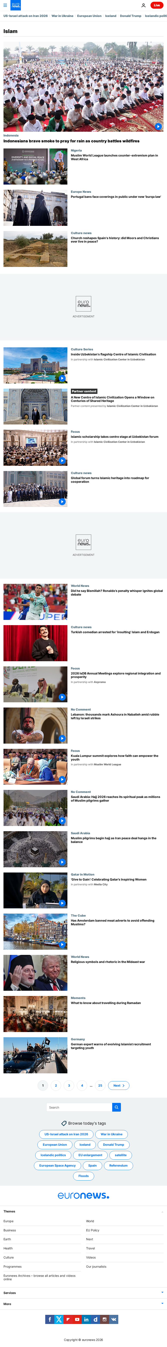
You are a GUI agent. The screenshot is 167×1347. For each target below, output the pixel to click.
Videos (91, 1257)
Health (8, 1248)
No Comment (81, 709)
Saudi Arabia (80, 833)
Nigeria (76, 150)
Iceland (110, 16)
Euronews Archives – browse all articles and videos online (39, 1277)
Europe (8, 1221)
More (7, 1304)
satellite (121, 1155)
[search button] (116, 1107)
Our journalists (96, 1266)
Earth (7, 1239)
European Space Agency (57, 1165)
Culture (8, 1257)
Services (9, 1293)
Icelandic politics (53, 1155)
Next (117, 1085)
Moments (78, 997)
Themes (9, 1211)
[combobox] (83, 1107)
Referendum (118, 1165)
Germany (78, 1039)
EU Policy (92, 1230)
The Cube (78, 915)
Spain (92, 1165)
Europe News (81, 191)
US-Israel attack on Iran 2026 (25, 16)
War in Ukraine (62, 16)
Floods (83, 1176)
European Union (89, 16)
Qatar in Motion (82, 874)
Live (157, 5)
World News (80, 586)
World (90, 1221)
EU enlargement (90, 1155)
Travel (90, 1248)
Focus (75, 431)
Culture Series (82, 349)
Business (9, 1230)
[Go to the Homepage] (15, 5)
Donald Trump (130, 16)
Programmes (12, 1266)
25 (100, 1085)
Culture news (81, 233)
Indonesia (10, 135)
